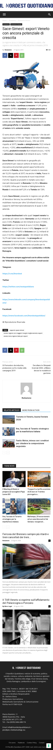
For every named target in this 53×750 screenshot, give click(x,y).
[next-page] (7, 452)
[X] (10, 55)
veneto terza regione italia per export (16, 336)
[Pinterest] (16, 55)
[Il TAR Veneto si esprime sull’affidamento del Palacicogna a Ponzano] (26, 627)
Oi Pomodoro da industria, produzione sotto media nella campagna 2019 (14, 368)
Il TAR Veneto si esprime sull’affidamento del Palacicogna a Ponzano (25, 601)
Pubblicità (21, 743)
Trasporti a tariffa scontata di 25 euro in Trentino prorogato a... (38, 491)
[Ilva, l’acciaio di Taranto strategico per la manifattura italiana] (8, 431)
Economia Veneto (24, 20)
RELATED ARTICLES (11, 410)
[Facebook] (4, 55)
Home (4, 20)
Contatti (41, 743)
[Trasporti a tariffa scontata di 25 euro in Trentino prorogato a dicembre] (39, 479)
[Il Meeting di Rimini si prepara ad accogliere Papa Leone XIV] (14, 479)
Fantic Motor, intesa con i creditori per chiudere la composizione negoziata (32, 443)
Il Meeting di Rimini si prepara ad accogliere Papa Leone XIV (13, 491)
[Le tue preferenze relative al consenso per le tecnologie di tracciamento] (48, 745)
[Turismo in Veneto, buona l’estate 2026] (8, 419)
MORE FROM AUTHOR (30, 410)
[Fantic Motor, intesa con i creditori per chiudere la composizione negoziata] (8, 443)
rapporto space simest (17, 330)
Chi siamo (12, 743)
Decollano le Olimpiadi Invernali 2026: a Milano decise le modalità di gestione (41, 369)
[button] (4, 14)
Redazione (8, 50)
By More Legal (7, 606)
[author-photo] (26, 394)
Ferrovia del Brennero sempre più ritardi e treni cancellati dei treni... (25, 536)
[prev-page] (4, 452)
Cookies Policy (32, 743)
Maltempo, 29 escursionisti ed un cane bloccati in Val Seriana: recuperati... (38, 519)
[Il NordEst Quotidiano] (26, 6)
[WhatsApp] (21, 55)
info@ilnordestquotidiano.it (19, 727)
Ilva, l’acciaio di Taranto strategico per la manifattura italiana (12, 519)
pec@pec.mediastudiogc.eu (13, 730)
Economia (12, 20)
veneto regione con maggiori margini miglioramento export (23, 333)
